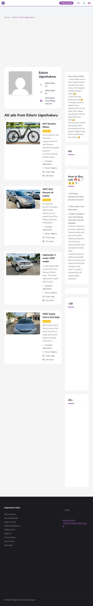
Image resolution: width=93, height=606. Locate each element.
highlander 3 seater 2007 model (49, 258)
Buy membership (11, 518)
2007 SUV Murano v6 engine (48, 192)
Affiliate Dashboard (12, 526)
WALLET (7, 533)
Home (6, 17)
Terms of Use (9, 541)
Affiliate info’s (9, 530)
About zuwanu (10, 514)
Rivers (47, 168)
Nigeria (54, 168)
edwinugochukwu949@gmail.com (50, 101)
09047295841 (50, 84)
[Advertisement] (46, 39)
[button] (89, 3)
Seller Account (10, 522)
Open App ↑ (9, 545)
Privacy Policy (10, 537)
